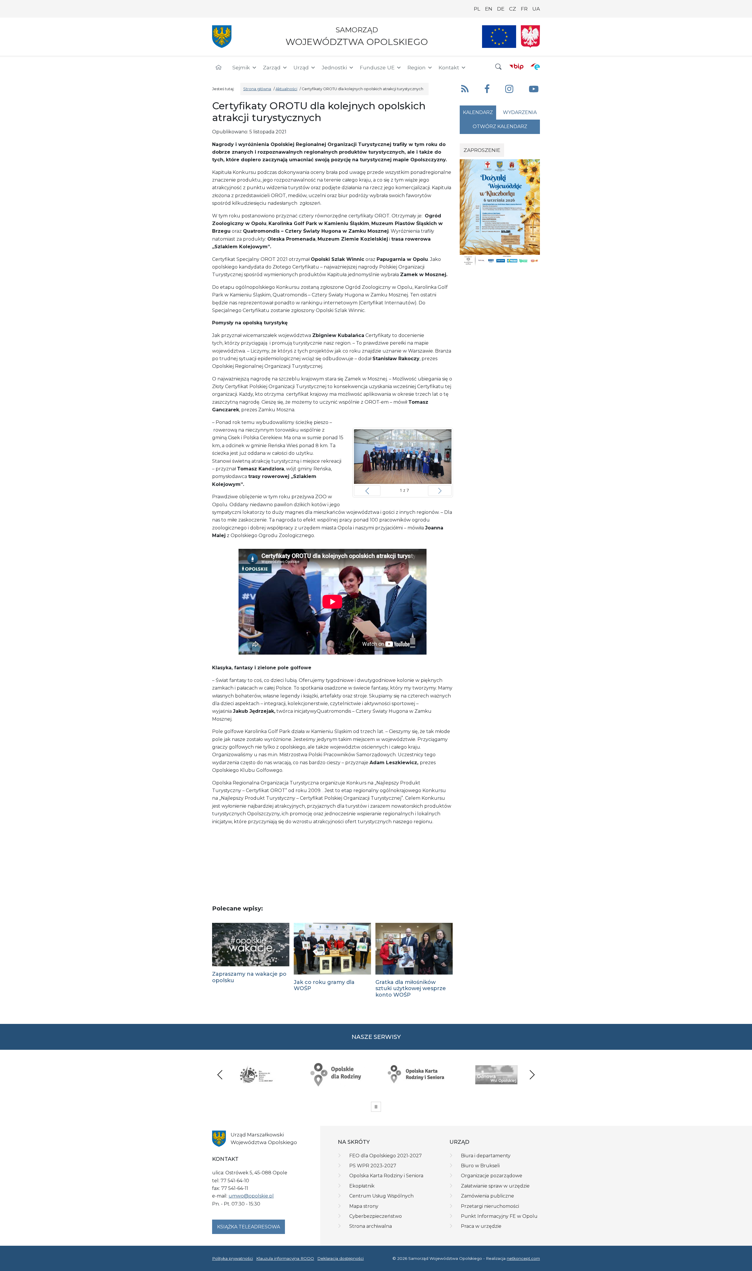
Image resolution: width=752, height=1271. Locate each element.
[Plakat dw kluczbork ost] (500, 212)
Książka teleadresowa (248, 1227)
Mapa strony (363, 1206)
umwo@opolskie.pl (251, 1196)
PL (477, 9)
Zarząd (272, 67)
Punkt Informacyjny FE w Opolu (499, 1216)
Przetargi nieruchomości (490, 1206)
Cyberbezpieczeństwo (375, 1216)
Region (416, 67)
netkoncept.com (523, 1258)
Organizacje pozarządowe (491, 1175)
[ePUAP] (535, 66)
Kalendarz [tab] (478, 112)
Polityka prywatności (232, 1258)
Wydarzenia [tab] (520, 112)
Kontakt (449, 67)
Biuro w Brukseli (480, 1165)
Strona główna (257, 89)
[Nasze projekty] (499, 36)
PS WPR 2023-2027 (372, 1165)
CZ (512, 9)
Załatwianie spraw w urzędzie (495, 1186)
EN (488, 9)
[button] (498, 67)
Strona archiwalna (370, 1226)
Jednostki (334, 67)
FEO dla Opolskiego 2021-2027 (385, 1155)
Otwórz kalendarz (500, 126)
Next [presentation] (532, 1074)
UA (536, 9)
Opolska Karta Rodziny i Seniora (386, 1175)
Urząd (301, 67)
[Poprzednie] (367, 490)
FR (524, 9)
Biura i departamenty (486, 1155)
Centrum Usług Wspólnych (381, 1196)
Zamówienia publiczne (487, 1196)
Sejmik (241, 67)
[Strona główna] (218, 67)
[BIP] (516, 66)
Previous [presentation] (220, 1074)
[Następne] (439, 490)
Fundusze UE (377, 67)
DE (500, 9)
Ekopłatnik (362, 1186)
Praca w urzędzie (481, 1226)
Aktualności (286, 89)
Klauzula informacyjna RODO (285, 1258)
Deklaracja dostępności (340, 1258)
